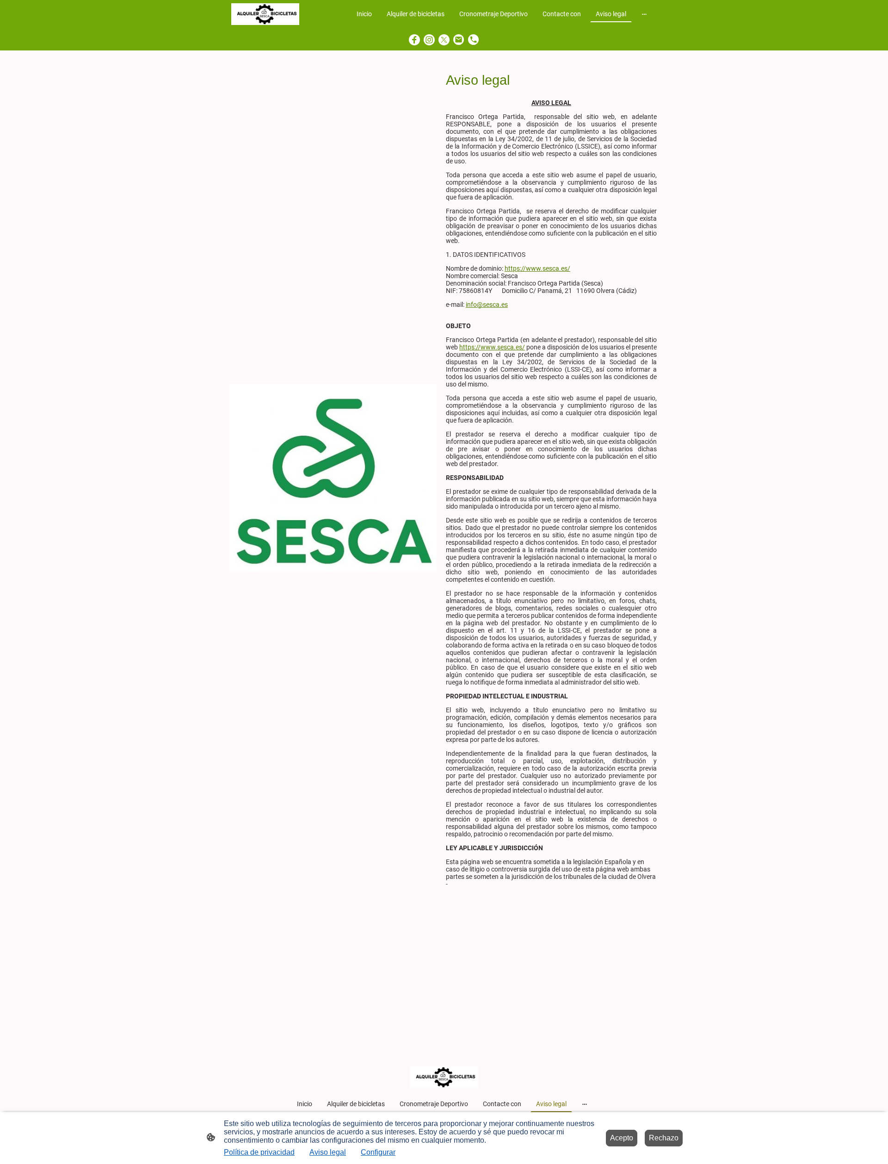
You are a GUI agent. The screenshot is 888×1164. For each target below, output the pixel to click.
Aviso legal (327, 1152)
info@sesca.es (487, 304)
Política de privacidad (259, 1152)
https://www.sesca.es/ (537, 268)
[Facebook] (414, 39)
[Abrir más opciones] (644, 14)
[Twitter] (444, 39)
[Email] (458, 39)
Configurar (378, 1152)
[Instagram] (429, 39)
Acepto (621, 1138)
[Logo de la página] (265, 14)
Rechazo (663, 1138)
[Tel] (473, 39)
